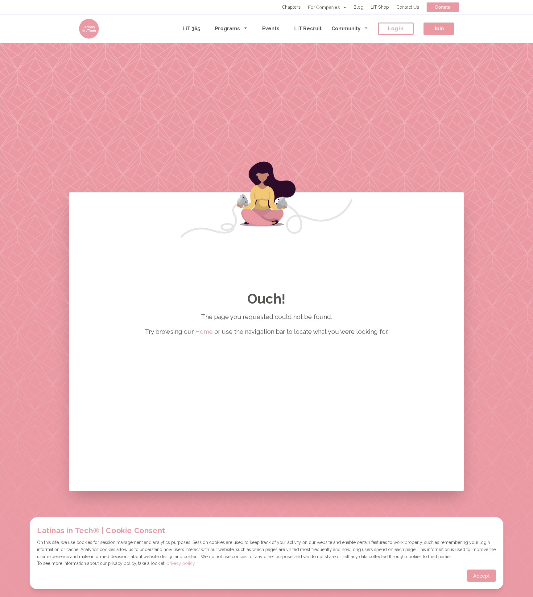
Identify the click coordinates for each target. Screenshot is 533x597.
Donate (442, 7)
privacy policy (181, 563)
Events (270, 28)
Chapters (291, 7)
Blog (358, 7)
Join (439, 28)
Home (204, 331)
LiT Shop (380, 7)
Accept (481, 576)
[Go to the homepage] (89, 29)
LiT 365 (191, 28)
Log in (395, 28)
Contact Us (407, 7)
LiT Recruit (308, 28)
